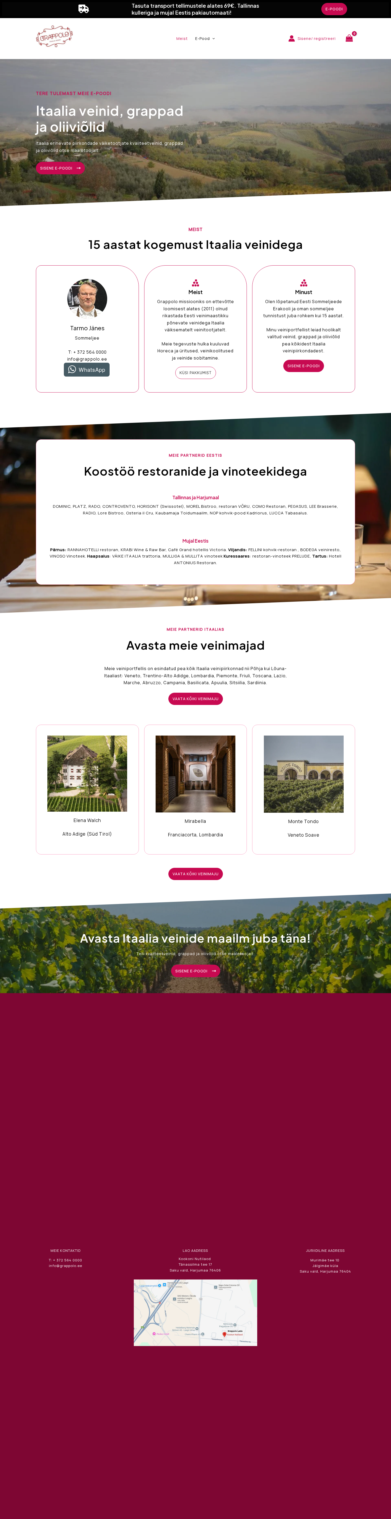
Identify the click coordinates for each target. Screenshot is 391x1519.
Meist (182, 38)
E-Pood (202, 38)
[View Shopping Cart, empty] (349, 38)
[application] (212, 39)
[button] (334, 9)
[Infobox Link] (87, 789)
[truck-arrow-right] (83, 8)
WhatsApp (92, 369)
